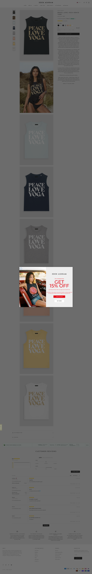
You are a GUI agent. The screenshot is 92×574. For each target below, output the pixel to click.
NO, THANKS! (59, 300)
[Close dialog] (21, 269)
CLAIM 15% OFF (59, 296)
